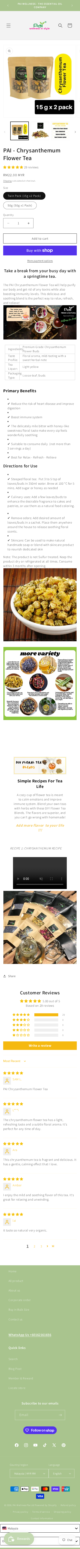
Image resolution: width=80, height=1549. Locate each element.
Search (13, 1359)
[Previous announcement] (8, 5)
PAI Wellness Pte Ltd (23, 1505)
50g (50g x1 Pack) (20, 205)
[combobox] (40, 1528)
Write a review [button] (40, 1045)
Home (12, 1271)
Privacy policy (20, 1511)
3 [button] (41, 1246)
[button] (8, 25)
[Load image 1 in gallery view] (19, 131)
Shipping (7, 180)
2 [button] (34, 1246)
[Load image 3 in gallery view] (60, 131)
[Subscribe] (60, 1415)
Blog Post (15, 1369)
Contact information (42, 1518)
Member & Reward (21, 1378)
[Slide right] (75, 132)
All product (16, 1281)
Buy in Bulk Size (19, 1309)
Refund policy (68, 1505)
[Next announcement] (72, 5)
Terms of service (41, 1511)
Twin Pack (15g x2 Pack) (24, 196)
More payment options (40, 260)
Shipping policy (62, 1511)
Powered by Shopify (46, 1505)
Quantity (8, 215)
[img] (13, 1073)
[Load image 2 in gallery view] (40, 131)
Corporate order (20, 1300)
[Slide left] (4, 132)
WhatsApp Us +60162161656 (30, 1335)
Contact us (16, 1319)
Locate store (17, 1388)
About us (14, 1290)
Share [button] (12, 976)
